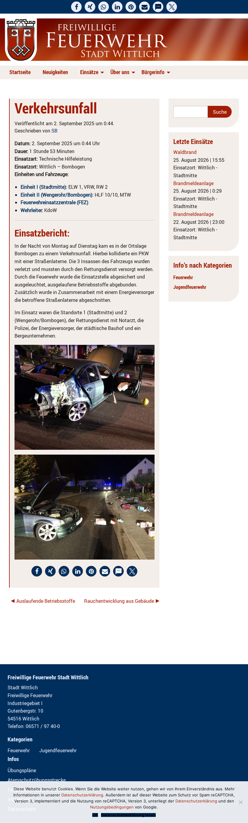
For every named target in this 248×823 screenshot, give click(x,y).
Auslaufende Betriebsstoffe (45, 601)
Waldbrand (185, 152)
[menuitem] (21, 72)
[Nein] (240, 802)
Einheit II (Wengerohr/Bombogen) (56, 194)
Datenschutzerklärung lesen (128, 815)
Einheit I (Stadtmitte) (43, 187)
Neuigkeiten (55, 72)
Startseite (20, 72)
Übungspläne (22, 770)
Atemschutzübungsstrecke (37, 780)
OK (95, 815)
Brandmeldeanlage (193, 183)
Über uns (119, 72)
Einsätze (89, 72)
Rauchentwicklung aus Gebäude (119, 601)
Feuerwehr (183, 277)
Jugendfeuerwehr (189, 287)
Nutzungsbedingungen (112, 807)
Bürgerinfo (153, 72)
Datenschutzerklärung (82, 794)
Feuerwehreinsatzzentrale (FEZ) (54, 202)
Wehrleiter (31, 210)
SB (54, 130)
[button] (76, 7)
